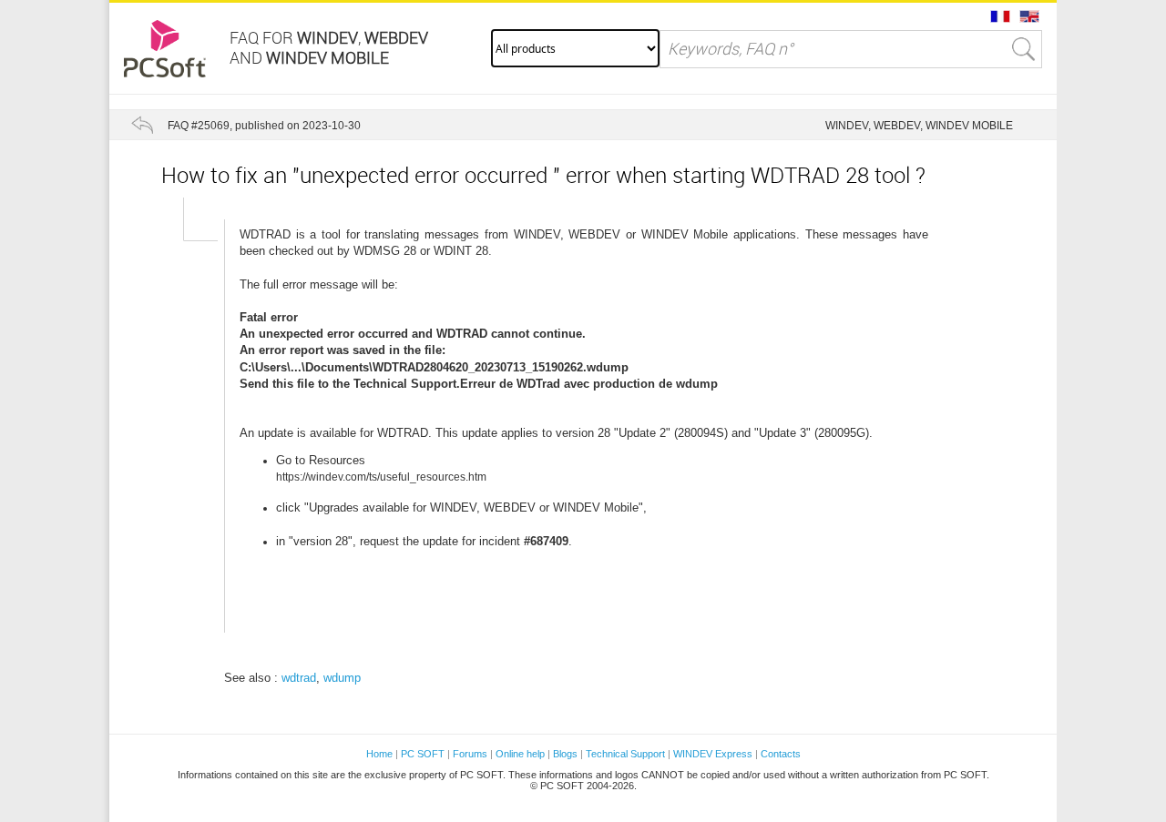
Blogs (565, 753)
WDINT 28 (461, 251)
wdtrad (298, 678)
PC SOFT (423, 753)
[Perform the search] (1024, 49)
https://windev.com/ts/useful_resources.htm (381, 477)
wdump (342, 678)
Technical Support (627, 753)
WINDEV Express (712, 753)
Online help (520, 753)
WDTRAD (265, 234)
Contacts (781, 753)
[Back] (142, 125)
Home (379, 753)
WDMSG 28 (384, 251)
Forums (470, 753)
